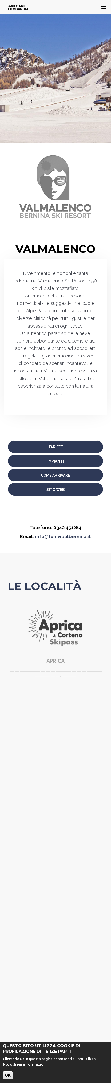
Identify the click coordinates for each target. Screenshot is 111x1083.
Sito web (55, 490)
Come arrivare (55, 475)
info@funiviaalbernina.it (63, 536)
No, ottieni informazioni (25, 1064)
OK (8, 1075)
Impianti (55, 461)
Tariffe (55, 447)
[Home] (18, 7)
